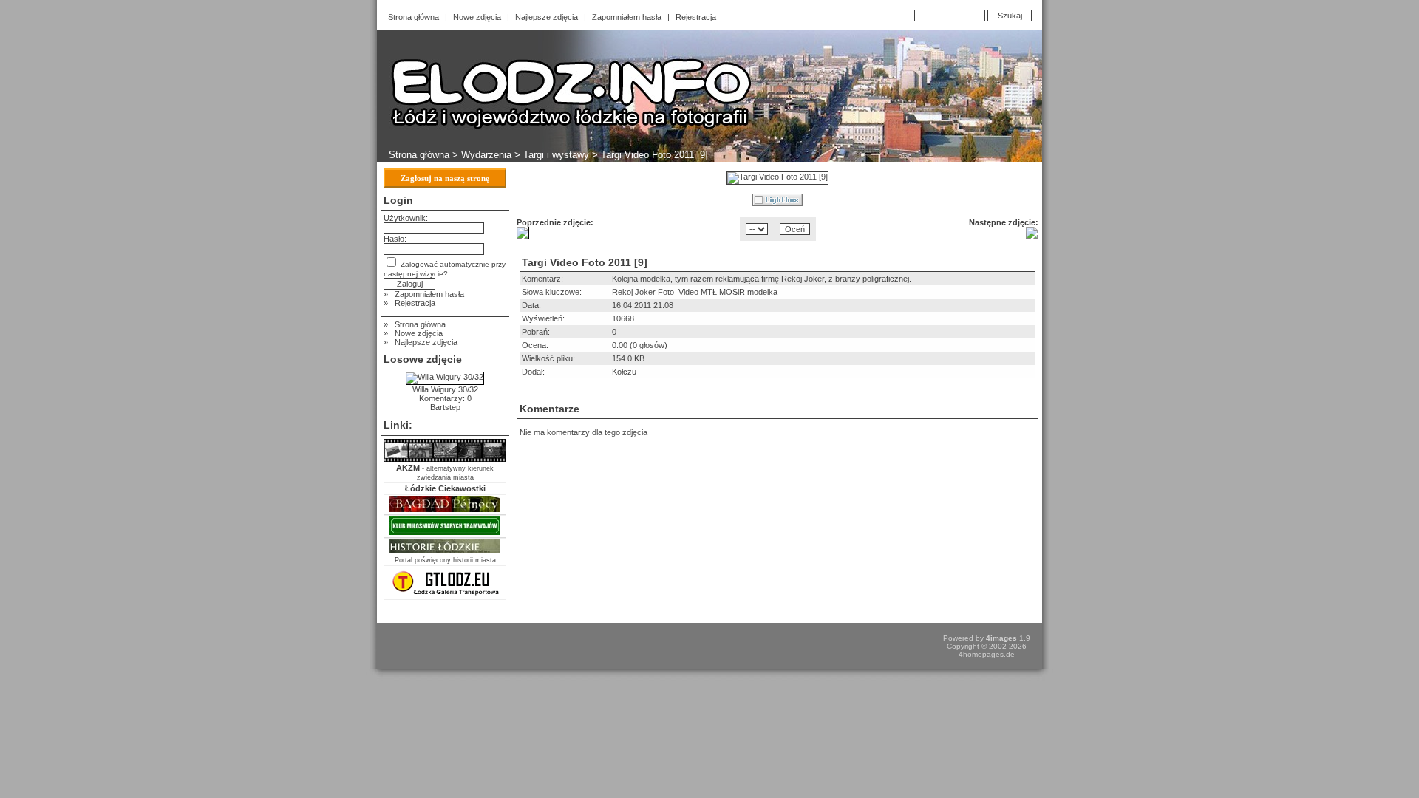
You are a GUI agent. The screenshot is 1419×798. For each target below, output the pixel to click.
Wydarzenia (486, 154)
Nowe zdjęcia (477, 17)
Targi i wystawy (556, 154)
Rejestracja (696, 17)
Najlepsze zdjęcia (546, 17)
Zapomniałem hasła (626, 17)
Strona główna (413, 17)
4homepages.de (987, 654)
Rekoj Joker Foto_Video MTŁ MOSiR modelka (694, 291)
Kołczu (624, 371)
